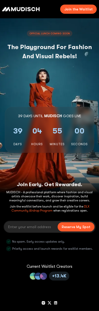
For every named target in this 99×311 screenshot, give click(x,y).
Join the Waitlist (78, 9)
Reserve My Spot (76, 227)
